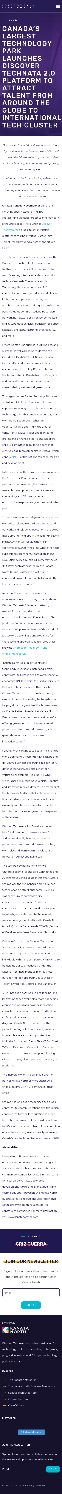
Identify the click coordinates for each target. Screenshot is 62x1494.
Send (31, 1305)
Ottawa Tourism (18, 1399)
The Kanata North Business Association (31, 1386)
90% (17, 457)
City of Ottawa (16, 1405)
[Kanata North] (31, 1330)
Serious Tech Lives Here (22, 1392)
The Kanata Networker (22, 1379)
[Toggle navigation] (58, 6)
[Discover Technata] (19, 6)
